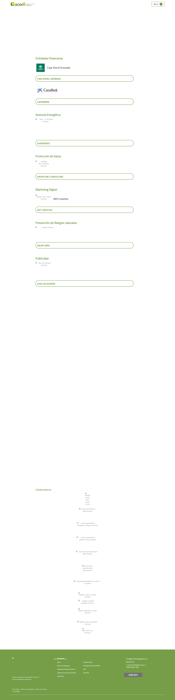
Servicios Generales (63, 666)
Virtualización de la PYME (91, 666)
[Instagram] (18, 683)
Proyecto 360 (87, 662)
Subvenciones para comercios (66, 673)
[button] (84, 78)
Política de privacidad (27, 689)
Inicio (59, 662)
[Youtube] (15, 683)
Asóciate (86, 673)
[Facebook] (13, 683)
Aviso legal (15, 689)
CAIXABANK (43, 102)
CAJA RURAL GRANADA (49, 79)
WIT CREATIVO (44, 210)
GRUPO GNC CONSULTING (50, 176)
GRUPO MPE (43, 245)
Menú (156, 4)
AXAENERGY (43, 143)
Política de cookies (40, 689)
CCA (84, 669)
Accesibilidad (16, 691)
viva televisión (46, 283)
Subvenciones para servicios (66, 669)
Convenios (60, 676)
